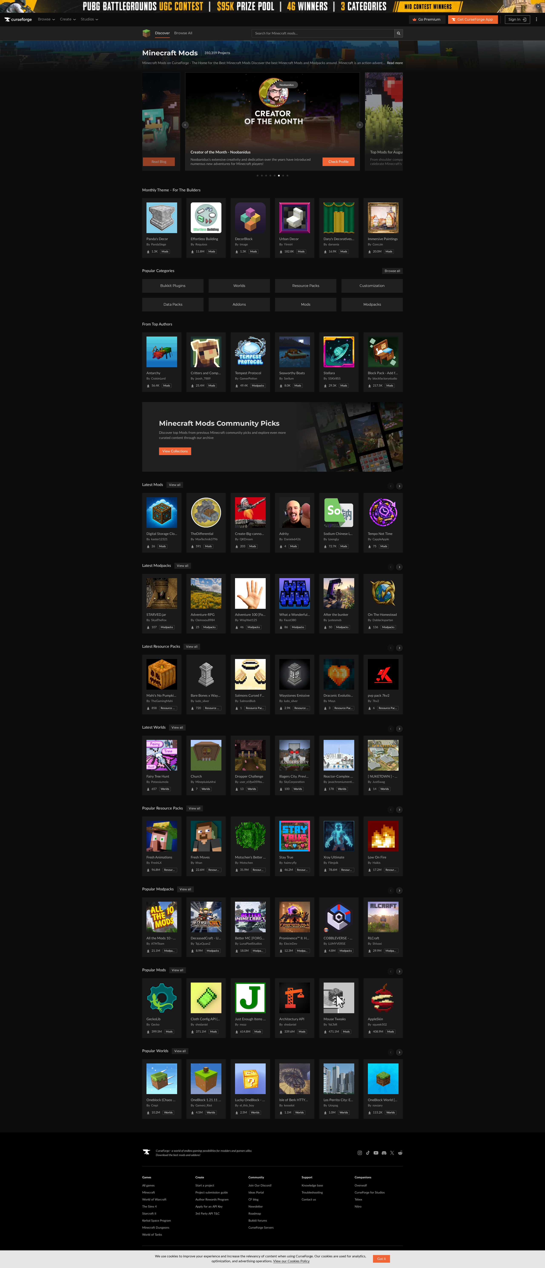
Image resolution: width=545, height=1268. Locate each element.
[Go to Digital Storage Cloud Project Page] (161, 523)
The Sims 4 (149, 1206)
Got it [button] (381, 1259)
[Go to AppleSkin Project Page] (383, 1008)
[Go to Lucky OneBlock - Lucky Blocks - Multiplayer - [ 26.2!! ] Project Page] (250, 1089)
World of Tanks (152, 1234)
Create (66, 19)
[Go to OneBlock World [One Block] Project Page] (383, 1089)
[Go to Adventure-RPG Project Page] (206, 603)
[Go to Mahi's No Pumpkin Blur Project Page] (161, 684)
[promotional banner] (272, 6)
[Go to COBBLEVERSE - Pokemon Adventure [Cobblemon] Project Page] (339, 927)
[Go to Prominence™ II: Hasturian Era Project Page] (294, 927)
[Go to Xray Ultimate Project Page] (339, 846)
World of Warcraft (154, 1199)
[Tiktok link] (367, 1152)
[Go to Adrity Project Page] (294, 523)
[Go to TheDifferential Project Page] (206, 523)
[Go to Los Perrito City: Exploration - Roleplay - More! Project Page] (339, 1089)
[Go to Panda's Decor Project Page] (161, 228)
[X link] (392, 1152)
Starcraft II (149, 1213)
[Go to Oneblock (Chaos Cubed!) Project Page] (161, 1089)
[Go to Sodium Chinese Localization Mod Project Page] (339, 523)
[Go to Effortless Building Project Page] (206, 228)
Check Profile (338, 161)
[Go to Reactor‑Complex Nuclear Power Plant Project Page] (339, 765)
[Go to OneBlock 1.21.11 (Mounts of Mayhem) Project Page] (206, 1089)
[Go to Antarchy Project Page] (161, 362)
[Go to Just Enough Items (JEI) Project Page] (250, 1008)
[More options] (536, 19)
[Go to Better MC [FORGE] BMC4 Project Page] (250, 927)
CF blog (253, 1199)
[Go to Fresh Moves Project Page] (206, 846)
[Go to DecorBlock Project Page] (250, 228)
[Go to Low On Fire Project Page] (383, 846)
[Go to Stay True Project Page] (294, 846)
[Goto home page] (18, 19)
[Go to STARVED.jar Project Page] (161, 603)
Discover (162, 33)
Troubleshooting (312, 1192)
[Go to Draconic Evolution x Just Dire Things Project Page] (339, 684)
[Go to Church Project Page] (206, 765)
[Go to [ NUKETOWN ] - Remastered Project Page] (383, 765)
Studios (87, 19)
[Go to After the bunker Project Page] (339, 603)
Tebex (358, 1199)
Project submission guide (211, 1192)
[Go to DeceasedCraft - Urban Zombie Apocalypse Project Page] (206, 927)
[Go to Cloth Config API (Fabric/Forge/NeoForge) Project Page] (206, 1008)
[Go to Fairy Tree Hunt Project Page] (161, 765)
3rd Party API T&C (207, 1213)
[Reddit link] (400, 1152)
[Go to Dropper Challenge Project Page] (250, 765)
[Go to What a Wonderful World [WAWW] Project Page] (294, 603)
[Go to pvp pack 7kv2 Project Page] (383, 684)
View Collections (175, 451)
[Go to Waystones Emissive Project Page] (294, 684)
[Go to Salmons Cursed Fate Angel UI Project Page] (250, 684)
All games (148, 1185)
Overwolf (361, 1185)
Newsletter (255, 1206)
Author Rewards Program (212, 1199)
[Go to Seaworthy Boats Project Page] (294, 362)
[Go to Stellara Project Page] (339, 362)
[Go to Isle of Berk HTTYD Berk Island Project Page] (294, 1089)
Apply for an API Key (208, 1206)
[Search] (398, 33)
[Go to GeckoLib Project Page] (161, 1008)
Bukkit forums (257, 1220)
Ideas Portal (256, 1192)
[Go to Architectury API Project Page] (294, 1008)
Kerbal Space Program (156, 1220)
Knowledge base (312, 1185)
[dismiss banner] (538, 6)
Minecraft (148, 1192)
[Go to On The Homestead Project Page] (383, 603)
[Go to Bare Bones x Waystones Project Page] (206, 684)
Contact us (309, 1199)
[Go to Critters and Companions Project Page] (206, 362)
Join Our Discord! (260, 1185)
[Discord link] (384, 1152)
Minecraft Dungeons (155, 1227)
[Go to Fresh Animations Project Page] (161, 846)
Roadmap (254, 1213)
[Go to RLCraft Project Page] (383, 927)
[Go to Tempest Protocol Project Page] (250, 362)
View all (175, 485)
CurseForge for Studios (370, 1192)
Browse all (392, 271)
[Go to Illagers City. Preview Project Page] (294, 765)
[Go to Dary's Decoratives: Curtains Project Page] (339, 228)
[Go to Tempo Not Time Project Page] (383, 523)
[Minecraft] (146, 33)
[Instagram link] (359, 1152)
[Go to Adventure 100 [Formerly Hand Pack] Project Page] (250, 603)
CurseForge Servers (261, 1227)
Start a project (204, 1185)
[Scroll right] (399, 486)
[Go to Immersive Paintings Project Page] (383, 228)
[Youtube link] (376, 1152)
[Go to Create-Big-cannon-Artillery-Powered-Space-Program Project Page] (250, 523)
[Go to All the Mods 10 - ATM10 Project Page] (161, 927)
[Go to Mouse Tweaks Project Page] (339, 1008)
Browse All (183, 33)
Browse (44, 19)
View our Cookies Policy (291, 1261)
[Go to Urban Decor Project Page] (294, 228)
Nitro (358, 1206)
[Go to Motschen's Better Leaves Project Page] (250, 846)
